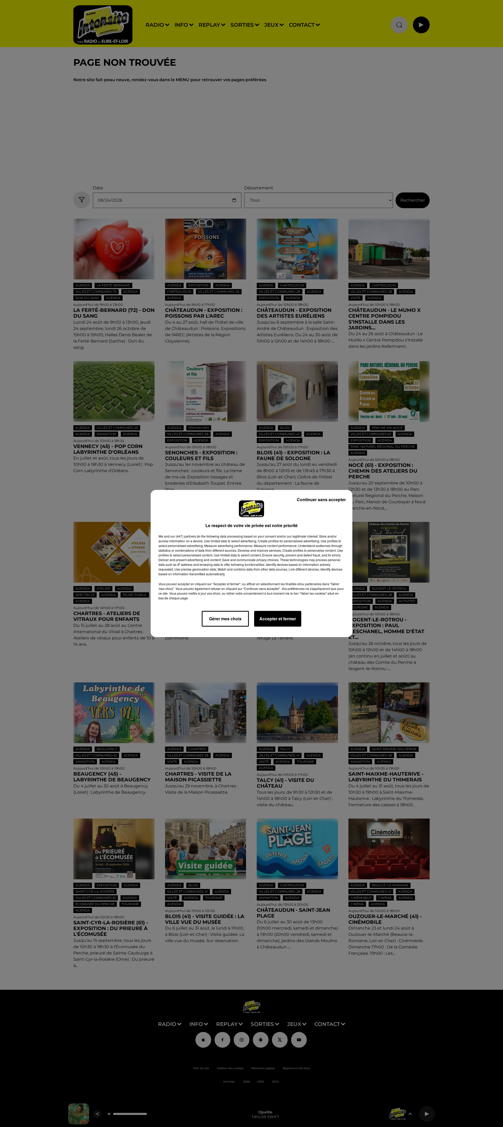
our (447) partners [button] (183, 536)
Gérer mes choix (225, 619)
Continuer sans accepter (321, 499)
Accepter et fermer (277, 619)
